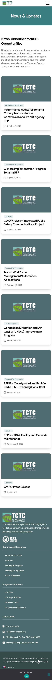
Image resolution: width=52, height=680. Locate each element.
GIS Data (9, 592)
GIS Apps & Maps (13, 597)
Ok (26, 676)
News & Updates (12, 576)
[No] (49, 674)
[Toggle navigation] (47, 3)
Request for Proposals (15, 608)
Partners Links (12, 603)
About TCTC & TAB (13, 555)
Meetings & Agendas (14, 571)
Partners (9, 560)
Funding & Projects (14, 565)
